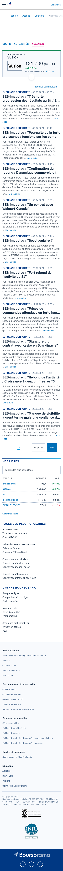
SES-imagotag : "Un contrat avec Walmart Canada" (27, 206)
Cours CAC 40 (9, 537)
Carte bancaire (10, 601)
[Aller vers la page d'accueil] (9, 4)
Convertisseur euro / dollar (16, 566)
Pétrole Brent (9, 483)
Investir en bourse (11, 626)
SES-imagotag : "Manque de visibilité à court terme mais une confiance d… (31, 415)
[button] (3, 4)
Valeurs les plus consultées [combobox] (19, 469)
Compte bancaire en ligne (15, 597)
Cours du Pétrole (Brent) (14, 552)
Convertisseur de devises (15, 559)
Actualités (21, 44)
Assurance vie (9, 608)
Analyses (38, 44)
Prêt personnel (9, 615)
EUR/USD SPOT (11, 499)
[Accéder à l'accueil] (4, 15)
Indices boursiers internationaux (18, 544)
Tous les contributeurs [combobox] (46, 86)
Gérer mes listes (10, 513)
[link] (24, 655)
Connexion (56, 4)
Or (4, 494)
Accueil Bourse (10, 529)
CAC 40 (6, 489)
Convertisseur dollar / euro (16, 563)
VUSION (13, 57)
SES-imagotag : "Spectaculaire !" (27, 240)
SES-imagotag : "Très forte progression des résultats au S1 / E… (31, 98)
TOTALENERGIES (12, 505)
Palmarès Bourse (11, 548)
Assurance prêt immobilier (15, 622)
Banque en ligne (10, 593)
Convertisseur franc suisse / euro (19, 577)
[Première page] (8, 447)
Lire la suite (32, 157)
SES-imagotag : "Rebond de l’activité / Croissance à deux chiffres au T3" (30, 379)
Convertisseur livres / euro (15, 574)
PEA (4, 630)
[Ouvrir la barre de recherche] (42, 4)
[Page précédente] (13, 447)
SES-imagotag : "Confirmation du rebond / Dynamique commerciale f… (31, 170)
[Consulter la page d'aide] (46, 4)
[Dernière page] (29, 447)
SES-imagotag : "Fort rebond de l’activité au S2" (27, 274)
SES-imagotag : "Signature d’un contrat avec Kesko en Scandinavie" (30, 343)
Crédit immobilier (11, 612)
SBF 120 (50, 71)
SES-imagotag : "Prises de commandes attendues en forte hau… (31, 310)
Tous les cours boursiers (14, 533)
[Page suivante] (24, 447)
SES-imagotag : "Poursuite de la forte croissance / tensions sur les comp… (31, 134)
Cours (6, 44)
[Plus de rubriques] (58, 44)
